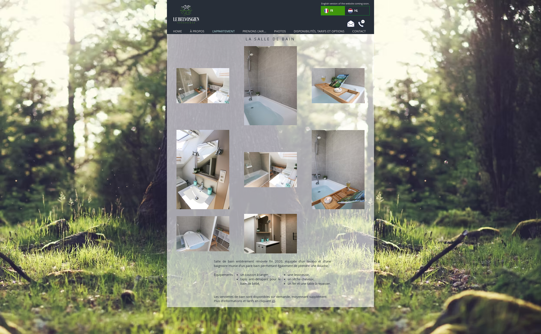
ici (273, 301)
